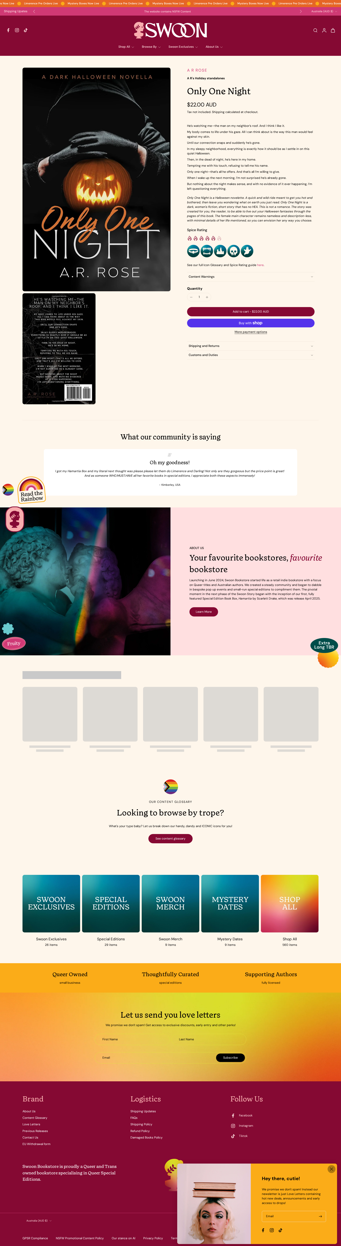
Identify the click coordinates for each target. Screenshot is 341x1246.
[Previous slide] (34, 11)
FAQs (134, 1118)
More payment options (251, 332)
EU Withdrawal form (36, 1144)
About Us (212, 47)
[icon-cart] (332, 30)
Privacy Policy (153, 1238)
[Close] (331, 1169)
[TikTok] (25, 30)
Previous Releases (35, 1131)
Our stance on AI (123, 1238)
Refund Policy (140, 1131)
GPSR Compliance (35, 1238)
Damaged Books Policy (146, 1138)
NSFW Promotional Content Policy (80, 1238)
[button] (251, 311)
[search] (315, 30)
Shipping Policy (141, 1124)
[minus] (191, 297)
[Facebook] (8, 30)
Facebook (246, 1115)
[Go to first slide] (300, 11)
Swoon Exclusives (181, 47)
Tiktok (243, 1136)
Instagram (246, 1126)
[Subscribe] (321, 1216)
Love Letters (31, 1124)
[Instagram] (17, 30)
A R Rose (197, 70)
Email (270, 1216)
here (260, 265)
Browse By (149, 47)
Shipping (218, 112)
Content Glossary (34, 1118)
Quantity (194, 288)
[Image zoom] (96, 179)
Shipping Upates (15, 11)
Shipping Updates (143, 1111)
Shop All (124, 47)
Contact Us (30, 1138)
